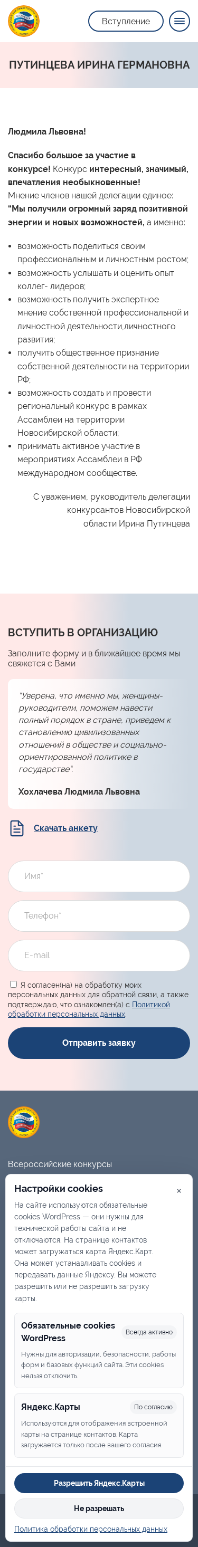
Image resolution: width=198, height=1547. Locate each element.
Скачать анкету (66, 828)
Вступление (126, 21)
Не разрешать (99, 1508)
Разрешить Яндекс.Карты (99, 1483)
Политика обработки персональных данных (90, 1529)
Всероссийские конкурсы (60, 1164)
